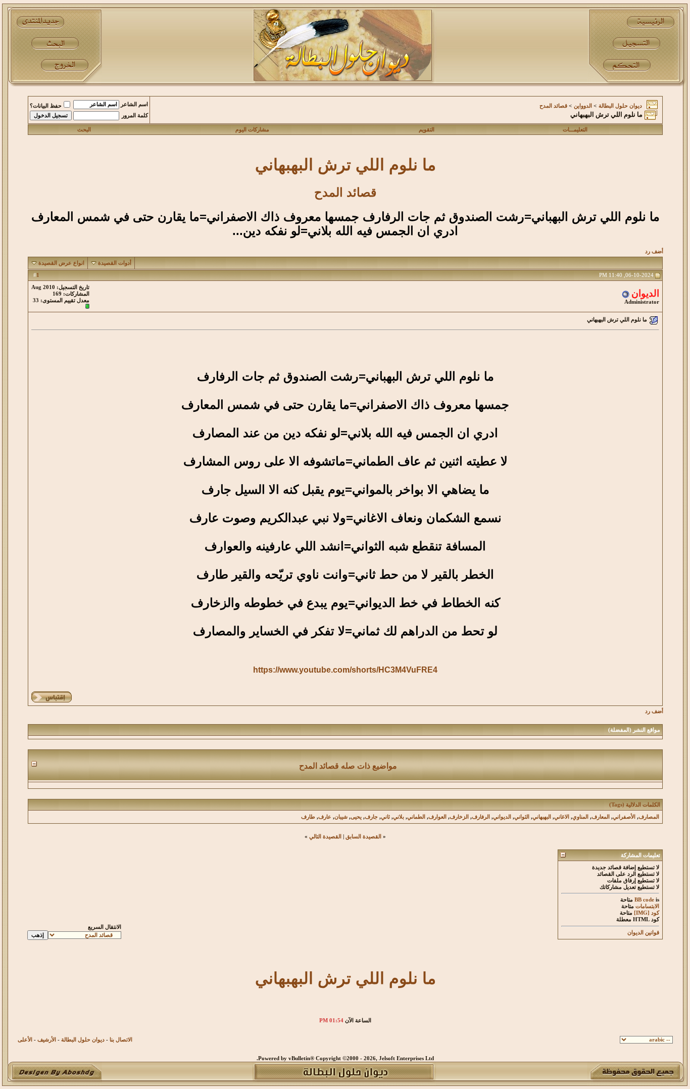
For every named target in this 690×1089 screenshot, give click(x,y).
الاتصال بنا (121, 1040)
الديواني (502, 817)
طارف (308, 817)
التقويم (426, 129)
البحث (84, 129)
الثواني (521, 817)
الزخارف (459, 817)
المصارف (648, 817)
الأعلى (25, 1040)
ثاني (385, 817)
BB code (644, 900)
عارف (324, 817)
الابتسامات (647, 906)
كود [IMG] (646, 913)
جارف (371, 817)
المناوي (580, 817)
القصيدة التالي (325, 836)
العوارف (437, 817)
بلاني (398, 817)
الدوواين (583, 106)
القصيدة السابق (363, 836)
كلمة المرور (135, 115)
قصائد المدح (553, 106)
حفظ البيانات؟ (46, 106)
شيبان (341, 817)
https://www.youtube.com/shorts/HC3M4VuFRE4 (345, 670)
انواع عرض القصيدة (61, 263)
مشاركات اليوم (252, 129)
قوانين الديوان (643, 932)
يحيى (356, 817)
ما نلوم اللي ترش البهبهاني (345, 165)
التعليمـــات (575, 129)
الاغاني (561, 817)
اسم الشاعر (134, 104)
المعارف (601, 817)
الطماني (416, 817)
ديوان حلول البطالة (620, 106)
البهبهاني (541, 817)
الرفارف (481, 817)
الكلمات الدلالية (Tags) (634, 805)
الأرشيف (46, 1040)
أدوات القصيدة (114, 263)
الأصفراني (624, 817)
